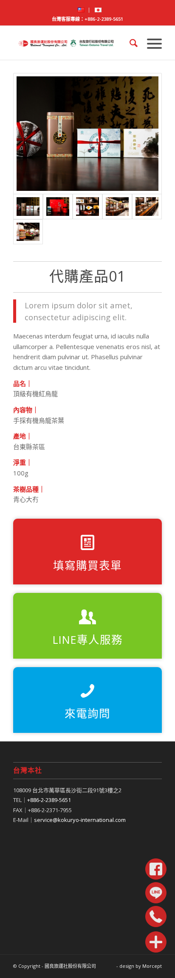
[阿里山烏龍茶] (58, 206)
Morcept (152, 966)
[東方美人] (87, 206)
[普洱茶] (87, 133)
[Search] (129, 43)
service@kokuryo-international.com (80, 820)
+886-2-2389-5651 (104, 19)
